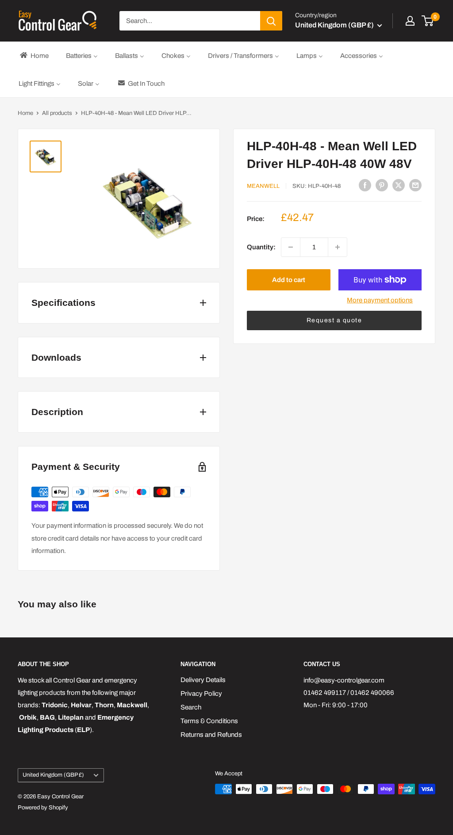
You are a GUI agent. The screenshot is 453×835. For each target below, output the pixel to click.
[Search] (271, 21)
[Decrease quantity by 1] (290, 247)
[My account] (410, 21)
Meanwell (263, 186)
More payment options (380, 300)
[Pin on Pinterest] (382, 185)
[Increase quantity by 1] (337, 247)
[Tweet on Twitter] (398, 185)
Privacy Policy (201, 693)
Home (25, 113)
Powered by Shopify (43, 807)
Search (190, 707)
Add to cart (288, 279)
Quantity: (261, 247)
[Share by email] (415, 185)
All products (57, 113)
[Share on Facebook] (365, 185)
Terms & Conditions (209, 720)
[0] (428, 20)
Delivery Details (203, 679)
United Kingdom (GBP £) (53, 775)
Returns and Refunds (211, 734)
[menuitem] (34, 55)
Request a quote (334, 320)
